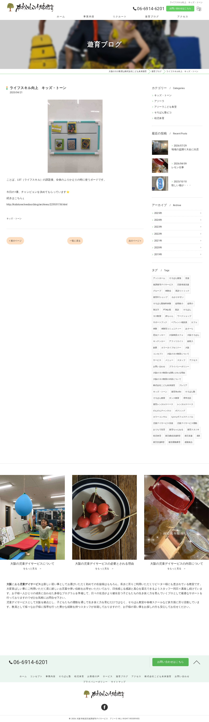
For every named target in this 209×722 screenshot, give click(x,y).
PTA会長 (167, 310)
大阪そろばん (193, 335)
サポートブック (160, 322)
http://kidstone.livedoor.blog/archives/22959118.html (37, 204)
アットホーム (159, 278)
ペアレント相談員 (179, 322)
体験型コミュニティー (171, 329)
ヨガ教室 (157, 316)
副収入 (190, 341)
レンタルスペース (185, 404)
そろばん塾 (190, 392)
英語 (177, 310)
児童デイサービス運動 (187, 423)
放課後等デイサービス (163, 284)
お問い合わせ (159, 366)
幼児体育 (159, 118)
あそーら (189, 329)
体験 (155, 329)
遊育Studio (176, 392)
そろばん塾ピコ (163, 112)
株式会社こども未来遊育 (164, 385)
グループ (157, 291)
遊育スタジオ (193, 429)
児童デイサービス (17, 602)
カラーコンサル (160, 417)
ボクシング (180, 410)
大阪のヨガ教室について (178, 354)
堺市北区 (187, 398)
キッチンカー (159, 341)
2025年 (158, 213)
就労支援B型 (158, 442)
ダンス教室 (174, 398)
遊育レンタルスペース (163, 404)
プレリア (183, 385)
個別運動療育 (174, 442)
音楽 (187, 278)
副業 (155, 347)
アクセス (193, 360)
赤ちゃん (169, 316)
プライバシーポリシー (179, 366)
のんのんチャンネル (162, 410)
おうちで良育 (159, 429)
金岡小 (190, 303)
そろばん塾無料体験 (162, 303)
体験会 (168, 291)
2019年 (158, 254)
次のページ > (135, 241)
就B (198, 436)
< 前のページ (15, 241)
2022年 (158, 234)
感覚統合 (189, 442)
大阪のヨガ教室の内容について (167, 379)
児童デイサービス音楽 (163, 423)
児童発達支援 (183, 284)
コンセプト (158, 354)
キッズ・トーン (14, 218)
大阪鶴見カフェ (176, 335)
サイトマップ (118, 682)
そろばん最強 (175, 278)
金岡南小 (179, 303)
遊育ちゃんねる (176, 429)
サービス (157, 360)
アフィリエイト (176, 341)
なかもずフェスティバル (182, 417)
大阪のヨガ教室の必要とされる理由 (169, 373)
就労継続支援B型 (173, 436)
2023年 (158, 226)
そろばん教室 (159, 398)
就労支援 (189, 436)
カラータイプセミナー (171, 347)
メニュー (169, 360)
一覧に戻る (75, 241)
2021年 (158, 240)
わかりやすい (178, 297)
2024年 (158, 220)
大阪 (187, 347)
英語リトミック (182, 291)
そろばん (187, 310)
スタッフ (181, 360)
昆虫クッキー (159, 335)
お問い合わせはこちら (180, 8)
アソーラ (159, 101)
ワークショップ (184, 316)
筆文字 (156, 310)
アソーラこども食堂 (165, 106)
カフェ (194, 322)
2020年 (158, 247)
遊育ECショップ (160, 297)
